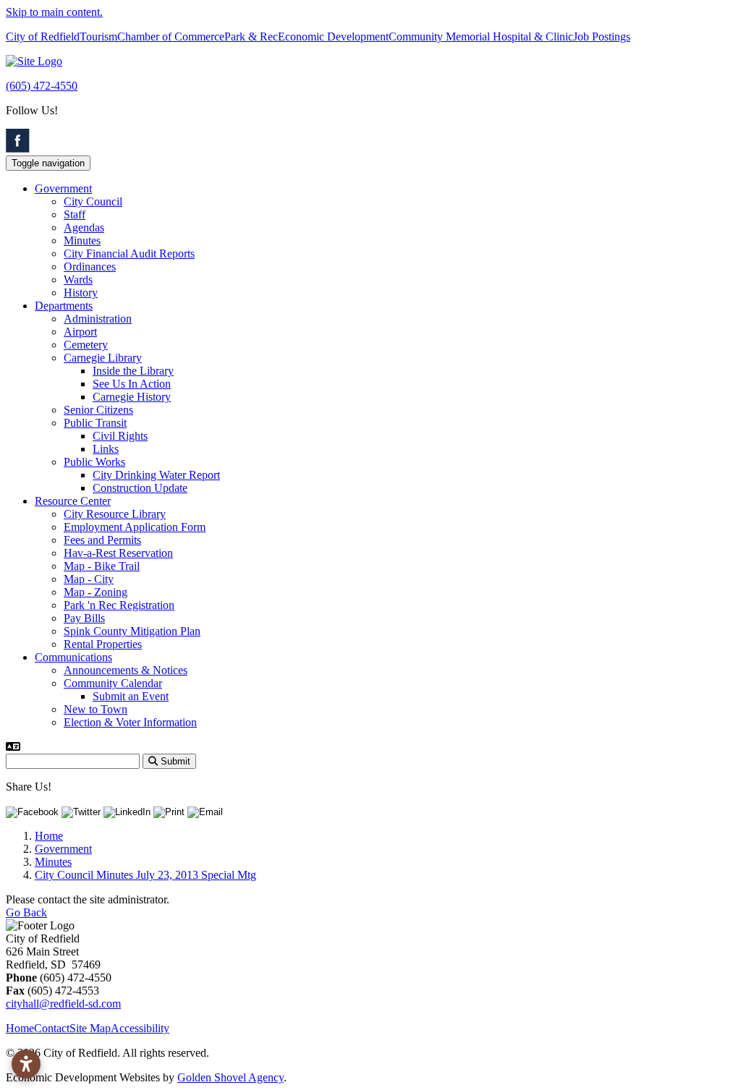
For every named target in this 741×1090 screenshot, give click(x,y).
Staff (74, 214)
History (81, 292)
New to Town (95, 709)
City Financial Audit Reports (129, 253)
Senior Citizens (98, 410)
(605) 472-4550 (41, 86)
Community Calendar (113, 683)
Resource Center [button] (73, 501)
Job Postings (601, 36)
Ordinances (90, 266)
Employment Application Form (135, 527)
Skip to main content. (54, 12)
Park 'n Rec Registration (119, 605)
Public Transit (95, 423)
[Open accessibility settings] (26, 1063)
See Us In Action (132, 384)
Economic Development (333, 36)
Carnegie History (132, 397)
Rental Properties (103, 644)
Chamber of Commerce (170, 36)
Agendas (84, 227)
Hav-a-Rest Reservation (118, 553)
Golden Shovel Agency (230, 1077)
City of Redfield (43, 36)
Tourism (98, 36)
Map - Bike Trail (102, 566)
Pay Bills (84, 618)
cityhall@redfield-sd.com (63, 1003)
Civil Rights (120, 436)
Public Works (94, 462)
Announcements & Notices (125, 670)
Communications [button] (73, 657)
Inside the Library (133, 371)
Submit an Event (131, 696)
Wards (78, 279)
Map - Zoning (95, 592)
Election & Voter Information (130, 722)
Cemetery (86, 345)
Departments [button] (64, 305)
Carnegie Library (103, 358)
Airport (80, 331)
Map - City (89, 579)
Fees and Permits (102, 540)
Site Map (90, 1028)
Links (106, 449)
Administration (98, 318)
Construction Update (140, 488)
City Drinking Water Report (156, 475)
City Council (93, 201)
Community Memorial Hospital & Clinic (481, 36)
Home (20, 1028)
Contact (51, 1028)
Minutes (82, 240)
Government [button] (63, 188)
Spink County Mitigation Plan (132, 631)
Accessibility (140, 1028)
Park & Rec (251, 36)
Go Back (26, 912)
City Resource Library (115, 514)
